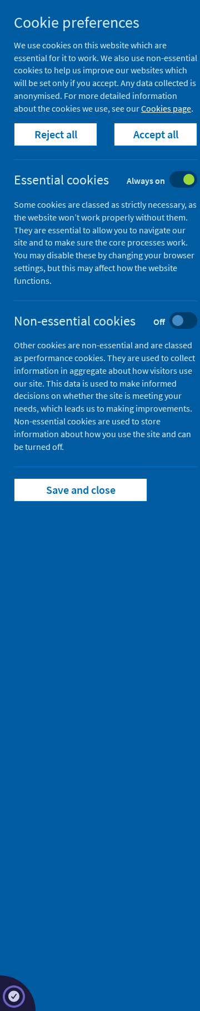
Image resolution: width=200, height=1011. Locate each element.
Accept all (155, 134)
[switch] (114, 180)
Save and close (81, 490)
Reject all (55, 134)
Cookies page (166, 108)
